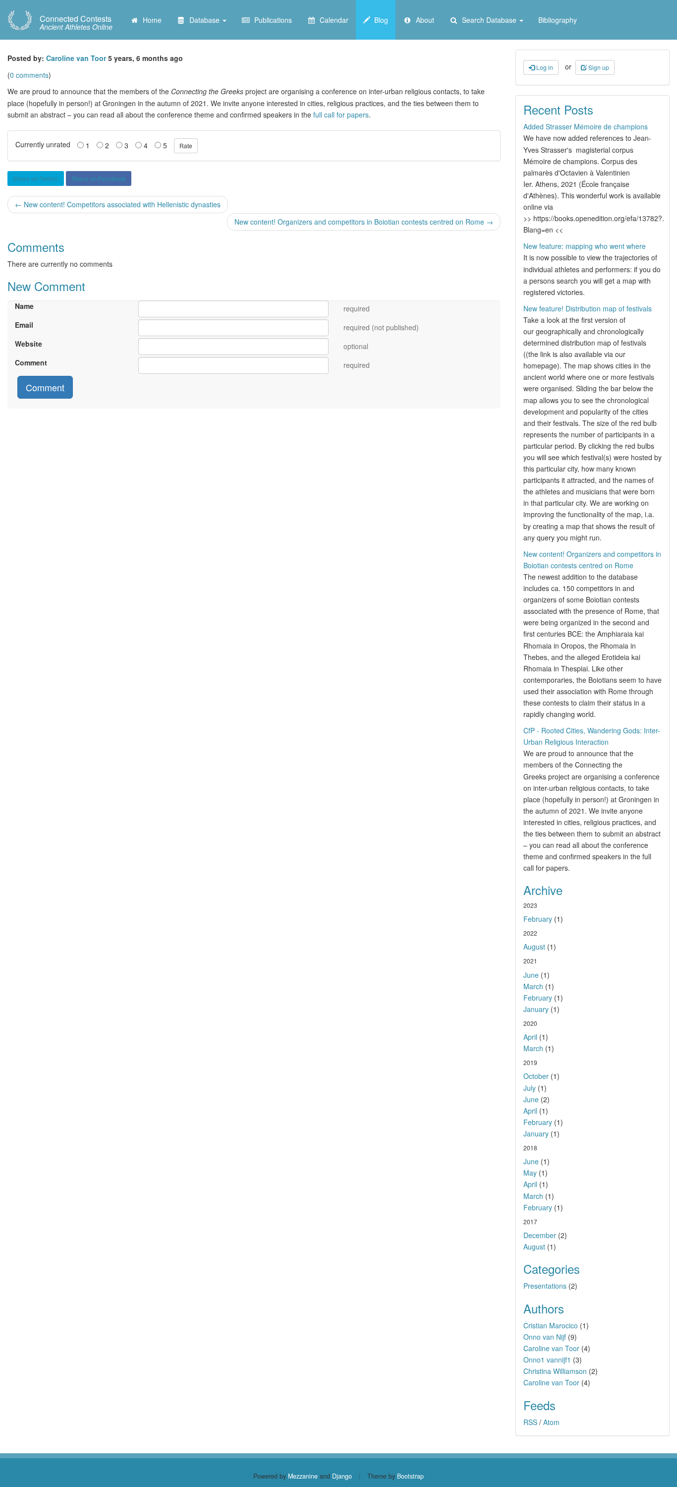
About (423, 20)
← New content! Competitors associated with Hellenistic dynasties (118, 204)
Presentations (544, 1286)
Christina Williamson (555, 1371)
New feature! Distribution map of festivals (587, 308)
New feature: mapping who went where (584, 246)
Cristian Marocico (550, 1325)
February (537, 919)
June (531, 975)
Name (24, 306)
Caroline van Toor (76, 58)
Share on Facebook (98, 178)
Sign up (598, 67)
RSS (530, 1422)
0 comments (29, 75)
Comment (31, 362)
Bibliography (557, 20)
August (534, 947)
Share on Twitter (35, 178)
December (539, 1235)
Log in (544, 67)
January (536, 1009)
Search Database (488, 20)
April (530, 1037)
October (536, 1076)
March (533, 986)
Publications (271, 20)
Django (342, 1476)
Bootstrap (410, 1476)
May (530, 1173)
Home (150, 20)
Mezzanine (303, 1476)
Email (24, 325)
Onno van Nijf (544, 1337)
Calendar (332, 20)
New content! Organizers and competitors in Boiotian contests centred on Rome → (363, 222)
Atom (551, 1422)
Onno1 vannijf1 (547, 1360)
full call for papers (341, 114)
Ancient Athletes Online (76, 23)
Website (28, 344)
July (529, 1088)
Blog (379, 20)
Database (203, 20)
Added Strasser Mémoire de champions (585, 126)
